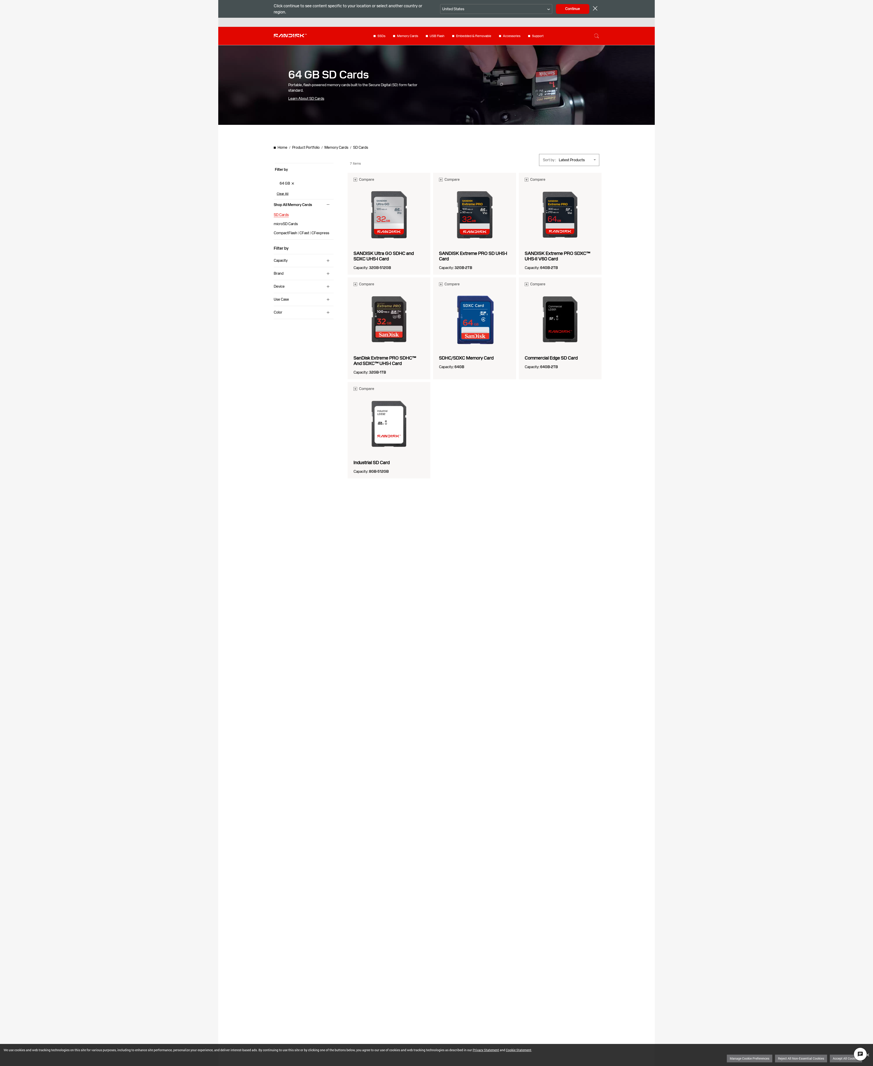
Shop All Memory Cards (293, 205)
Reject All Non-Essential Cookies (801, 1058)
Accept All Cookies (846, 1058)
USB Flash (437, 36)
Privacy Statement (486, 1050)
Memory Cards (407, 36)
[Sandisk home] (290, 35)
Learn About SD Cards (306, 99)
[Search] (596, 36)
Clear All (282, 194)
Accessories (511, 36)
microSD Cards (286, 223)
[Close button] (595, 9)
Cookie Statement (518, 1050)
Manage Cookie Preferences (749, 1058)
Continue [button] (572, 8)
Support (538, 36)
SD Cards (281, 214)
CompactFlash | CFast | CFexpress (301, 233)
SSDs (381, 36)
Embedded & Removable (473, 36)
